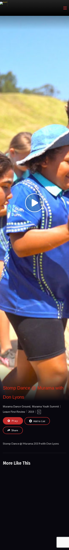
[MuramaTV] (3, 3)
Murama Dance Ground (16, 406)
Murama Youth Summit (45, 406)
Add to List (39, 421)
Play (15, 420)
